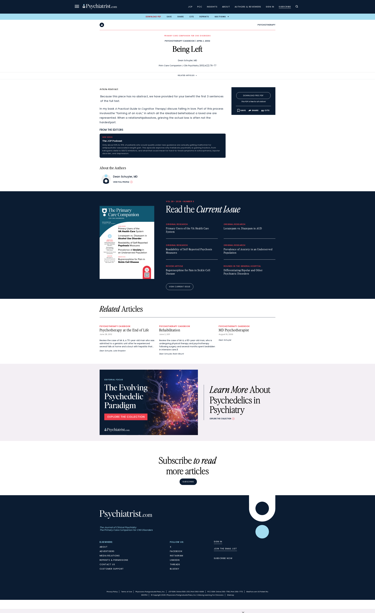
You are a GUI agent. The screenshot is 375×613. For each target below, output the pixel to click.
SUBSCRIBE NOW (223, 558)
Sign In (270, 6)
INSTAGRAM (176, 555)
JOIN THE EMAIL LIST (225, 548)
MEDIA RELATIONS (110, 555)
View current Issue (179, 286)
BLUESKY (174, 568)
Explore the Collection (220, 418)
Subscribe (285, 6)
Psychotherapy (266, 24)
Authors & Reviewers (248, 6)
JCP (190, 6)
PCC (199, 6)
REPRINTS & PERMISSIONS (114, 560)
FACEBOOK (176, 551)
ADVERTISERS (107, 551)
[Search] (296, 7)
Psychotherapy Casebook (180, 41)
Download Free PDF (253, 95)
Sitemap (230, 595)
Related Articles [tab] (186, 75)
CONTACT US (107, 564)
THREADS (175, 564)
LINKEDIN (175, 560)
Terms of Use (126, 591)
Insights (212, 6)
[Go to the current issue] (127, 278)
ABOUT (104, 546)
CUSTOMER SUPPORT (112, 568)
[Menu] (77, 7)
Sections (220, 16)
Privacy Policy (112, 591)
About (226, 6)
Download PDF (153, 16)
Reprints (204, 16)
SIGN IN (218, 541)
